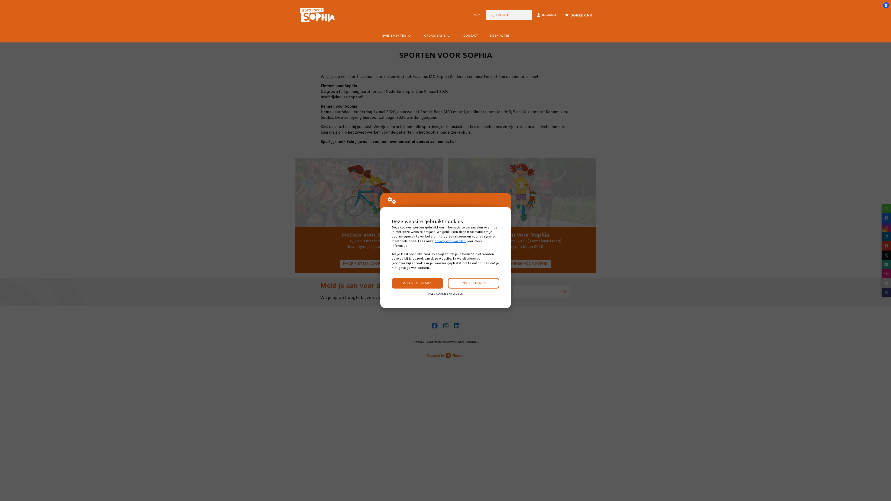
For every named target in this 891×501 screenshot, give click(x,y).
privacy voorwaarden (450, 241)
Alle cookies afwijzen (445, 294)
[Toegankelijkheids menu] (886, 5)
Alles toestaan (417, 283)
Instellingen (473, 283)
